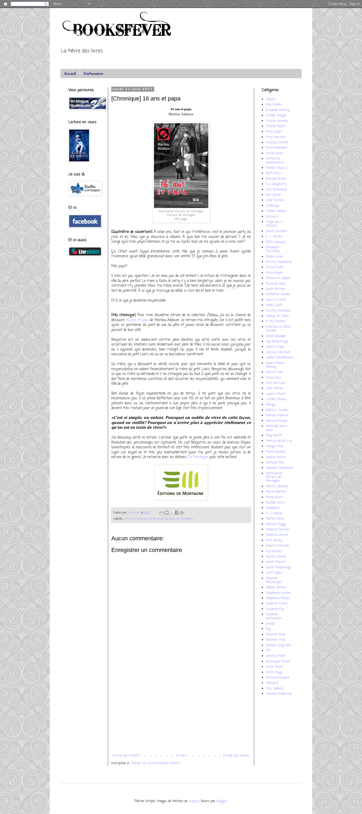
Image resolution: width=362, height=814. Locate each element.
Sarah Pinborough (278, 567)
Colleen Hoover (276, 211)
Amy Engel (273, 131)
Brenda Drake (276, 178)
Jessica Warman (278, 352)
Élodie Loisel (274, 256)
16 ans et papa (137, 320)
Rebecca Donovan (278, 529)
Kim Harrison (275, 383)
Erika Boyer (274, 273)
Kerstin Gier (275, 372)
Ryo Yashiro (274, 551)
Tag (268, 629)
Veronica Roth (275, 656)
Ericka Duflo (274, 267)
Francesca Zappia (278, 278)
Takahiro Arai (275, 640)
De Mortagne (198, 457)
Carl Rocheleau (276, 189)
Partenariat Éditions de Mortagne (170, 519)
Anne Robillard (276, 147)
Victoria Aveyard (277, 677)
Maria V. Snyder (277, 410)
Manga (270, 404)
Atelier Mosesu (277, 168)
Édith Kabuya (275, 242)
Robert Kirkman (278, 545)
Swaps (270, 623)
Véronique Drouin (278, 661)
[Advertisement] (181, 710)
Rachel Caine (275, 518)
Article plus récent (126, 755)
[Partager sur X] (171, 512)
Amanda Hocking (278, 110)
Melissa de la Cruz (279, 441)
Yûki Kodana (274, 688)
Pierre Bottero (276, 491)
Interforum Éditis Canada (278, 329)
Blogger (222, 801)
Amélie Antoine (277, 121)
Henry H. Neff (276, 300)
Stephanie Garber (278, 593)
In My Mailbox (276, 321)
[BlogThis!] (166, 512)
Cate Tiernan (275, 200)
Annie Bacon (274, 153)
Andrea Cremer (277, 142)
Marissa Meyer (277, 421)
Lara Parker (275, 388)
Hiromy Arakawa (278, 310)
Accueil (70, 73)
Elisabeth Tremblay (273, 249)
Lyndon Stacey (276, 399)
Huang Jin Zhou (277, 316)
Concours (272, 216)
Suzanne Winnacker (274, 616)
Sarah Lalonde (276, 556)
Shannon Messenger (274, 580)
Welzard (272, 683)
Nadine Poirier (276, 457)
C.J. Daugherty (276, 184)
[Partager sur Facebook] (176, 512)
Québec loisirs (276, 502)
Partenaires (93, 73)
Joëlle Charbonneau (280, 357)
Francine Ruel (275, 283)
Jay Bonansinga (277, 341)
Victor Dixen (274, 667)
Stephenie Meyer (278, 598)
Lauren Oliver (276, 394)
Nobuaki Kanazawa (279, 468)
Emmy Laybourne (279, 262)
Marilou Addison (136, 519)
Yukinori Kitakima (279, 694)
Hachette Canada (278, 294)
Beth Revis (273, 173)
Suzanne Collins (277, 603)
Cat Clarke (273, 195)
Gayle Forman (275, 289)
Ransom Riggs (276, 524)
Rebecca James (277, 535)
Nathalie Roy (275, 462)
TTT (268, 650)
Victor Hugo (274, 672)
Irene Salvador (276, 336)
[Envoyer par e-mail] (161, 512)
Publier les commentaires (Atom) (155, 763)
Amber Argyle (276, 115)
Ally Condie (273, 104)
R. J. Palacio (274, 513)
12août (270, 99)
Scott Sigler (274, 572)
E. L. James (274, 236)
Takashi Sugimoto (278, 645)
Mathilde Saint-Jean (277, 428)
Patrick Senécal (277, 486)
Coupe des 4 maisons (274, 224)
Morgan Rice (274, 446)
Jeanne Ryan (275, 346)
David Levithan (276, 231)
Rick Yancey (274, 540)
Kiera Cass (273, 377)
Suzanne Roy (275, 609)
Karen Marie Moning (275, 365)
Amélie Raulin (276, 126)
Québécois (273, 508)
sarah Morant (276, 562)
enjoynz (194, 801)
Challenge (272, 206)
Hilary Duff (274, 305)
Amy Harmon (275, 137)
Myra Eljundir (276, 451)
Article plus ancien (236, 755)
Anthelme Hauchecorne (275, 160)
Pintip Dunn (274, 497)
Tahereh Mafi (275, 634)
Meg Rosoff (274, 435)
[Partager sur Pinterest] (181, 512)
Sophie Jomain (276, 587)
